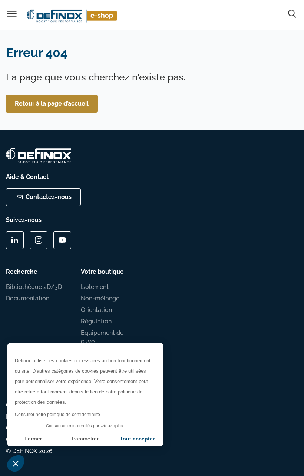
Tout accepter (137, 439)
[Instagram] (38, 240)
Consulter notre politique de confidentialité (57, 414)
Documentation (27, 298)
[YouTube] (62, 240)
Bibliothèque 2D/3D (34, 286)
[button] (15, 463)
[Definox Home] (73, 15)
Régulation (96, 321)
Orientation (96, 309)
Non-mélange (100, 298)
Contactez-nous (49, 196)
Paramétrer (85, 439)
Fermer (33, 439)
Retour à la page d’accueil (52, 103)
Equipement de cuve (102, 337)
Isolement (95, 286)
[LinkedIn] (15, 240)
